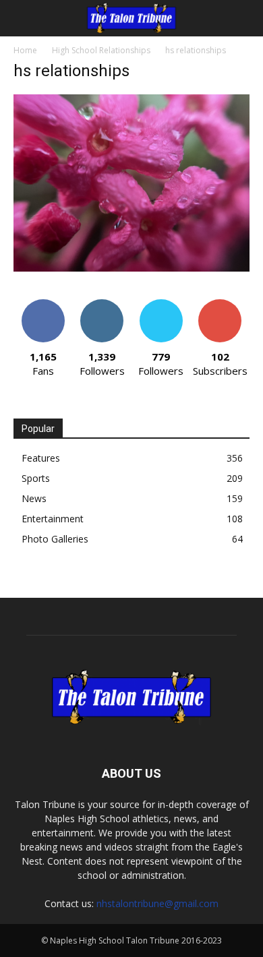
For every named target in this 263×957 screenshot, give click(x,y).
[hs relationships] (131, 268)
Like (43, 304)
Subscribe (220, 304)
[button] (23, 18)
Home (25, 50)
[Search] (244, 18)
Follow (102, 304)
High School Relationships (101, 50)
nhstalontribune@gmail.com (157, 903)
